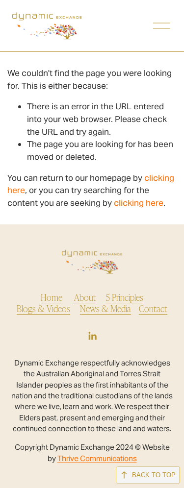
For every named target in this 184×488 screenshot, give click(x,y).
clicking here (138, 202)
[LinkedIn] (92, 336)
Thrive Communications (97, 458)
